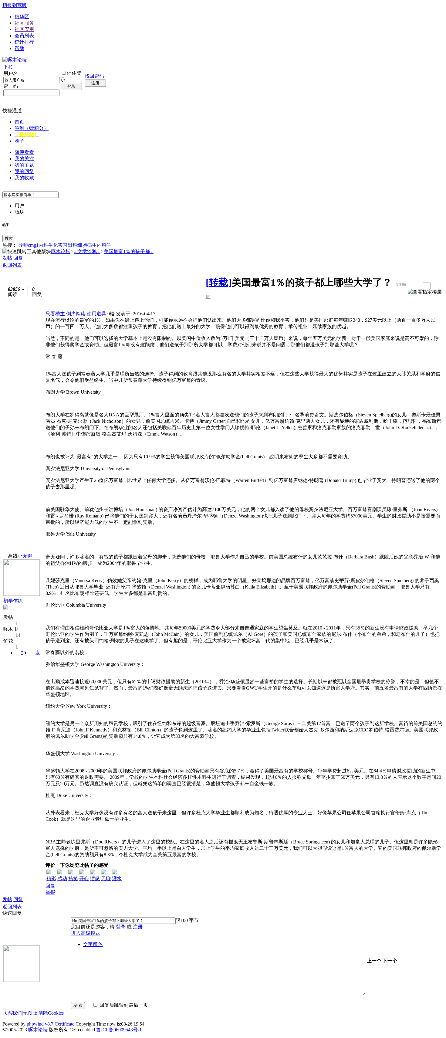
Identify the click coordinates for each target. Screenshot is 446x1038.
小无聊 (25, 555)
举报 (50, 892)
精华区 (22, 16)
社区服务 (24, 22)
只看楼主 (55, 313)
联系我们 (12, 1013)
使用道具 (96, 313)
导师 (23, 245)
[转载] (219, 282)
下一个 (390, 960)
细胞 (82, 245)
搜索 (9, 238)
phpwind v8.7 (40, 1023)
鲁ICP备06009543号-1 (119, 1029)
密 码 (10, 86)
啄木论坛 (60, 251)
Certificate (64, 1023)
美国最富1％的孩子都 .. (129, 251)
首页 (19, 121)
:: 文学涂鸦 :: (87, 251)
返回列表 (12, 265)
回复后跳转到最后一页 (123, 1005)
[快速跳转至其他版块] (26, 252)
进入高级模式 (85, 933)
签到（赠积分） (32, 128)
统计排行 (24, 42)
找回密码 (94, 76)
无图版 (30, 1013)
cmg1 (33, 245)
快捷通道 (12, 110)
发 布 (78, 1005)
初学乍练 (13, 600)
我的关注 (24, 158)
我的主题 (24, 165)
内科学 (104, 245)
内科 (43, 245)
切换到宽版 (14, 5)
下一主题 (416, 285)
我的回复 (24, 171)
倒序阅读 (76, 313)
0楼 (111, 313)
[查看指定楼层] (425, 292)
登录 (71, 86)
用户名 (10, 73)
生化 (53, 245)
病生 (92, 245)
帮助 (19, 48)
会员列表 (24, 35)
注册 (95, 83)
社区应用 (24, 29)
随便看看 (24, 152)
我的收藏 (24, 177)
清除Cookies (51, 1013)
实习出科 (67, 245)
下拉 (8, 67)
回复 (18, 257)
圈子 (19, 141)
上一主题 (410, 285)
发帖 (7, 257)
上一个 (374, 960)
